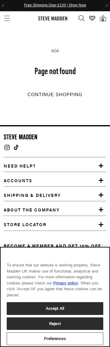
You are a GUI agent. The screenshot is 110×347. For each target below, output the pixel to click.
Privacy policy (65, 283)
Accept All (55, 308)
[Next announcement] (107, 5)
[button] (7, 18)
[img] (7, 147)
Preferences (55, 338)
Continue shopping (55, 95)
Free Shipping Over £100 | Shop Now (55, 5)
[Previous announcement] (3, 5)
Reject (55, 323)
